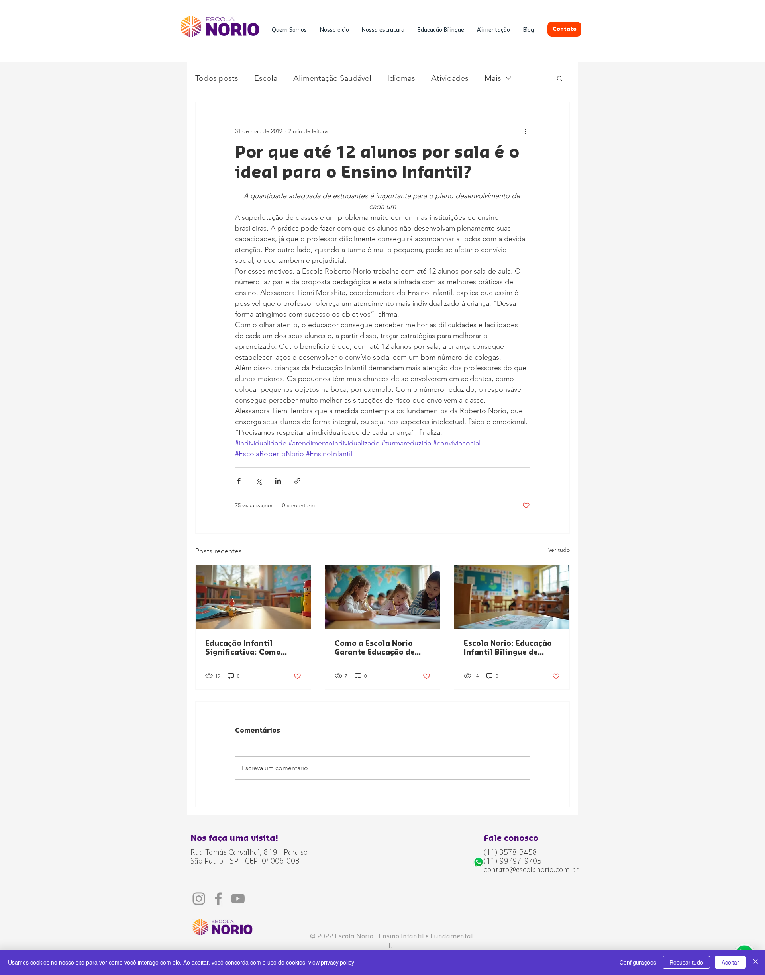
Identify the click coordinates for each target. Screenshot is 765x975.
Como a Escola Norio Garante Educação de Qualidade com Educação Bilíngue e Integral (382, 648)
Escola (265, 78)
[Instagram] (198, 898)
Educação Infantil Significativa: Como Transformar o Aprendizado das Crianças (243, 648)
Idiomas (401, 78)
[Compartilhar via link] (297, 481)
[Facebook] (218, 898)
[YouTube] (238, 898)
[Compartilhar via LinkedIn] (278, 481)
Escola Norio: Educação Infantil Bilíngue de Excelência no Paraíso (508, 648)
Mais (492, 78)
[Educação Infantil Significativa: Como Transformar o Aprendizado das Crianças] (253, 597)
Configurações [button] (638, 962)
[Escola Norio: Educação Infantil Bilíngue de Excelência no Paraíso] (511, 597)
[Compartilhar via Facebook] (239, 481)
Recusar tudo (686, 962)
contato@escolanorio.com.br (531, 869)
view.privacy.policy (331, 962)
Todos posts (216, 78)
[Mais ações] (525, 131)
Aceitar (730, 962)
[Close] (755, 962)
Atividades (450, 78)
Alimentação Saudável (332, 78)
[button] (289, 30)
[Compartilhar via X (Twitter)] (258, 481)
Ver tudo (559, 549)
